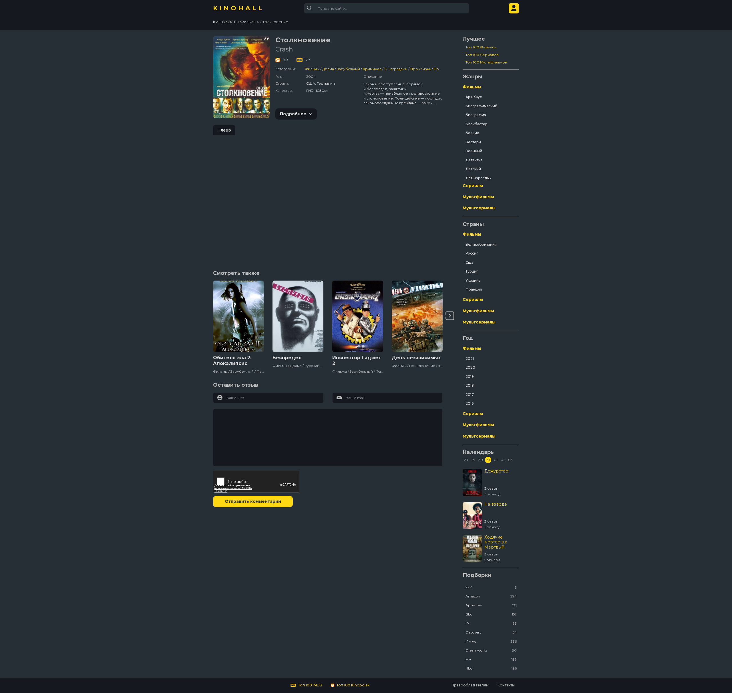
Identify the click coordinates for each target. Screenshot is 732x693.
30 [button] (480, 460)
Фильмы (312, 69)
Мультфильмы (478, 196)
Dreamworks (491, 650)
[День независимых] (417, 316)
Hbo (491, 668)
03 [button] (510, 460)
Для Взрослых (478, 178)
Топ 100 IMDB (309, 685)
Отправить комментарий (253, 501)
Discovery (491, 632)
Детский (473, 169)
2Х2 (491, 587)
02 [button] (503, 460)
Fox (491, 659)
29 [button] (473, 460)
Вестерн (473, 142)
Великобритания (481, 244)
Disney (491, 641)
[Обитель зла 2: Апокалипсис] (238, 316)
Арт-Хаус (474, 97)
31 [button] (488, 460)
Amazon (491, 596)
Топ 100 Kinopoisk (352, 685)
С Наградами (395, 69)
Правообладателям (470, 685)
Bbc (491, 614)
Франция (474, 289)
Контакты (506, 685)
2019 (470, 376)
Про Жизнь (420, 69)
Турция (472, 271)
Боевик (472, 133)
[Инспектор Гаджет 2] (357, 316)
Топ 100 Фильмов (481, 47)
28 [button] (466, 460)
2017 (470, 394)
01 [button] (496, 460)
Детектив (474, 160)
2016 (470, 403)
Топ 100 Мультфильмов (486, 62)
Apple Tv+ (491, 605)
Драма (328, 69)
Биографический (481, 106)
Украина (473, 280)
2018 (470, 385)
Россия (472, 253)
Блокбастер (477, 124)
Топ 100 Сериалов (482, 55)
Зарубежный (348, 69)
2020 (470, 367)
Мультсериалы (479, 208)
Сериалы (473, 185)
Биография (476, 115)
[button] (449, 315)
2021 (470, 358)
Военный (474, 151)
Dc (491, 623)
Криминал (372, 69)
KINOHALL (238, 8)
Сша (469, 262)
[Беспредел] (297, 316)
